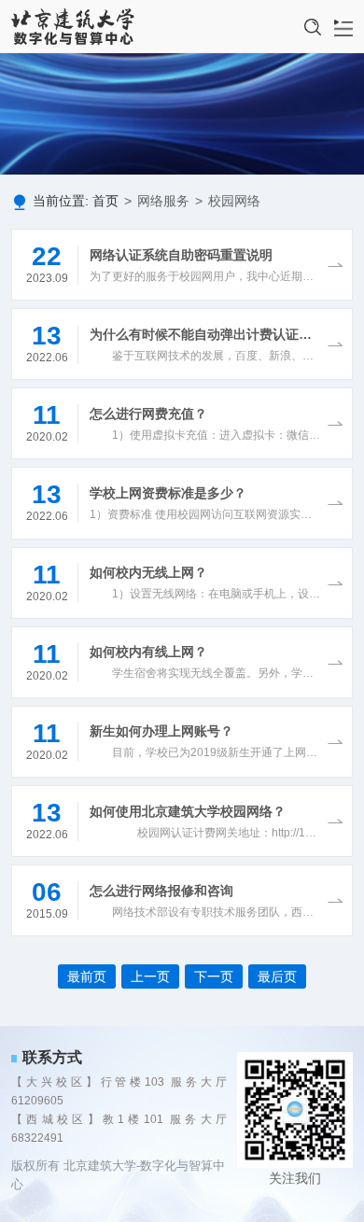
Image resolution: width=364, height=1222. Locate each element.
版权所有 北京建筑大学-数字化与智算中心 (118, 1175)
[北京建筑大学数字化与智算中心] (73, 27)
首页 (105, 200)
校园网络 (234, 200)
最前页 (86, 976)
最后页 (277, 976)
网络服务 (163, 200)
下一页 (213, 976)
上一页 (150, 976)
